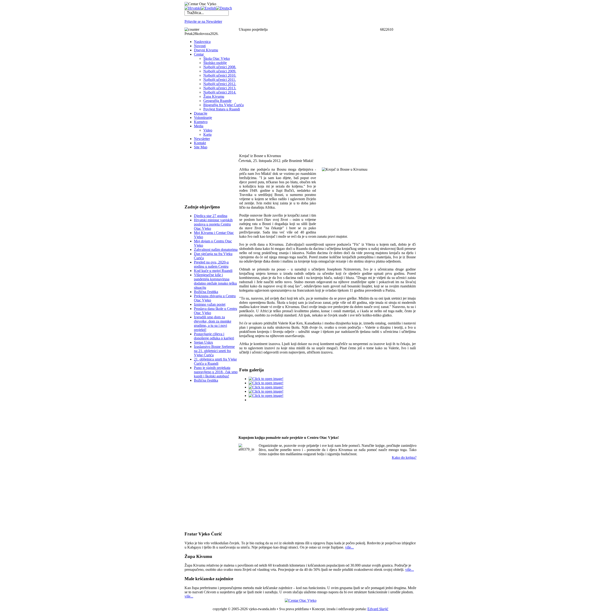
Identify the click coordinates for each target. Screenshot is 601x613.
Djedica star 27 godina (210, 216)
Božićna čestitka (206, 292)
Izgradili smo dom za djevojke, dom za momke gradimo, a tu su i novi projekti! (212, 323)
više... (349, 547)
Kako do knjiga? (404, 457)
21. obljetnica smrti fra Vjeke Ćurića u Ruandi (215, 361)
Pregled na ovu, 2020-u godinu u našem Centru (211, 264)
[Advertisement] (208, 176)
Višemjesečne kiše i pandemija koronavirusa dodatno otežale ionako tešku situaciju (215, 281)
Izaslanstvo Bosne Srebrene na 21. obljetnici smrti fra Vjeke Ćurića (214, 351)
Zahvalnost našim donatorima (216, 250)
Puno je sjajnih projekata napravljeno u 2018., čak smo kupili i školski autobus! (216, 372)
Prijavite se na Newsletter (203, 21)
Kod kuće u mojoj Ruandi (213, 271)
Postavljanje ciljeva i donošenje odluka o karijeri (214, 336)
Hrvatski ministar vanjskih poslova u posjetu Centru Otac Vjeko (213, 224)
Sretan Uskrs (203, 342)
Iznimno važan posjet (209, 304)
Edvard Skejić (377, 609)
